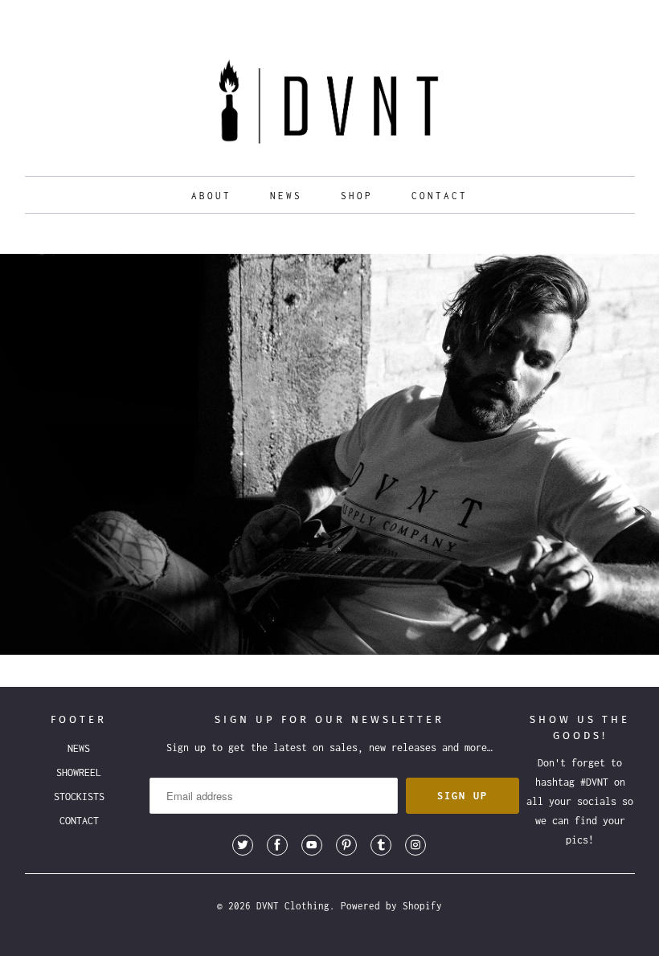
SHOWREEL (78, 772)
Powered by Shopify (391, 906)
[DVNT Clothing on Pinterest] (346, 845)
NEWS (286, 195)
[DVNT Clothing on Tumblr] (380, 845)
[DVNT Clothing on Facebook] (277, 845)
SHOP (357, 195)
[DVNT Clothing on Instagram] (415, 845)
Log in (562, 16)
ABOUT (211, 195)
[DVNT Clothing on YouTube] (311, 845)
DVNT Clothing (293, 906)
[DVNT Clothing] (330, 106)
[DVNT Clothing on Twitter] (242, 845)
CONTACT (439, 195)
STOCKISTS (79, 797)
